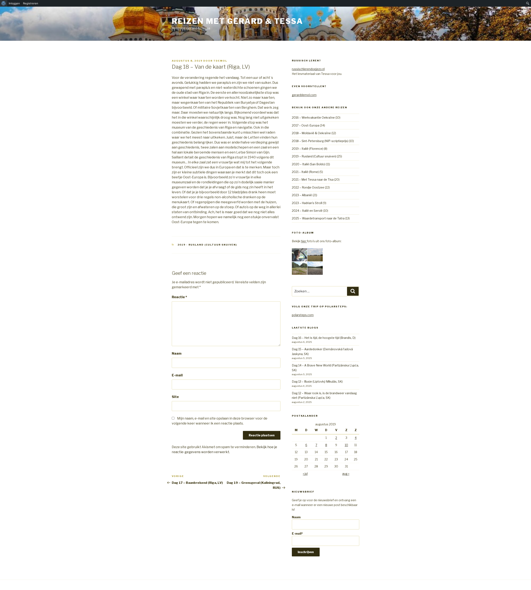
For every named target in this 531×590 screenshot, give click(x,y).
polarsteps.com (303, 315)
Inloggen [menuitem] (14, 3)
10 (346, 445)
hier (304, 241)
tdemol (220, 60)
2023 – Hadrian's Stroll (307, 203)
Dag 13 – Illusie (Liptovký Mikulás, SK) (317, 381)
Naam (176, 353)
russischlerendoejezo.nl (308, 69)
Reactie (179, 297)
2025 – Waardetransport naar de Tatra (318, 218)
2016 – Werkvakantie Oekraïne (313, 117)
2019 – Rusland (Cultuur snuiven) (314, 156)
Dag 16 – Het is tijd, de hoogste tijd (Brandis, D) (324, 337)
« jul (305, 473)
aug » (345, 473)
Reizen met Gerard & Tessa (237, 21)
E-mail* (297, 533)
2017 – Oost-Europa (305, 125)
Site (175, 397)
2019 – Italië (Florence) (307, 148)
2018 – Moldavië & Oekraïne (311, 133)
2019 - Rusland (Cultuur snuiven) (207, 244)
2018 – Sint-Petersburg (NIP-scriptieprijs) (320, 141)
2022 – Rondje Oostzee (308, 187)
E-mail (177, 375)
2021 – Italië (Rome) (305, 172)
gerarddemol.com (304, 95)
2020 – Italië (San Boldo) (308, 164)
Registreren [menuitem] (30, 3)
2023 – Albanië (302, 195)
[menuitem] (3, 3)
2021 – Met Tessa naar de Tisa (313, 179)
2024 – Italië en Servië (307, 210)
